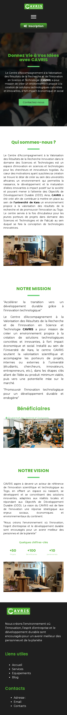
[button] (33, 102)
